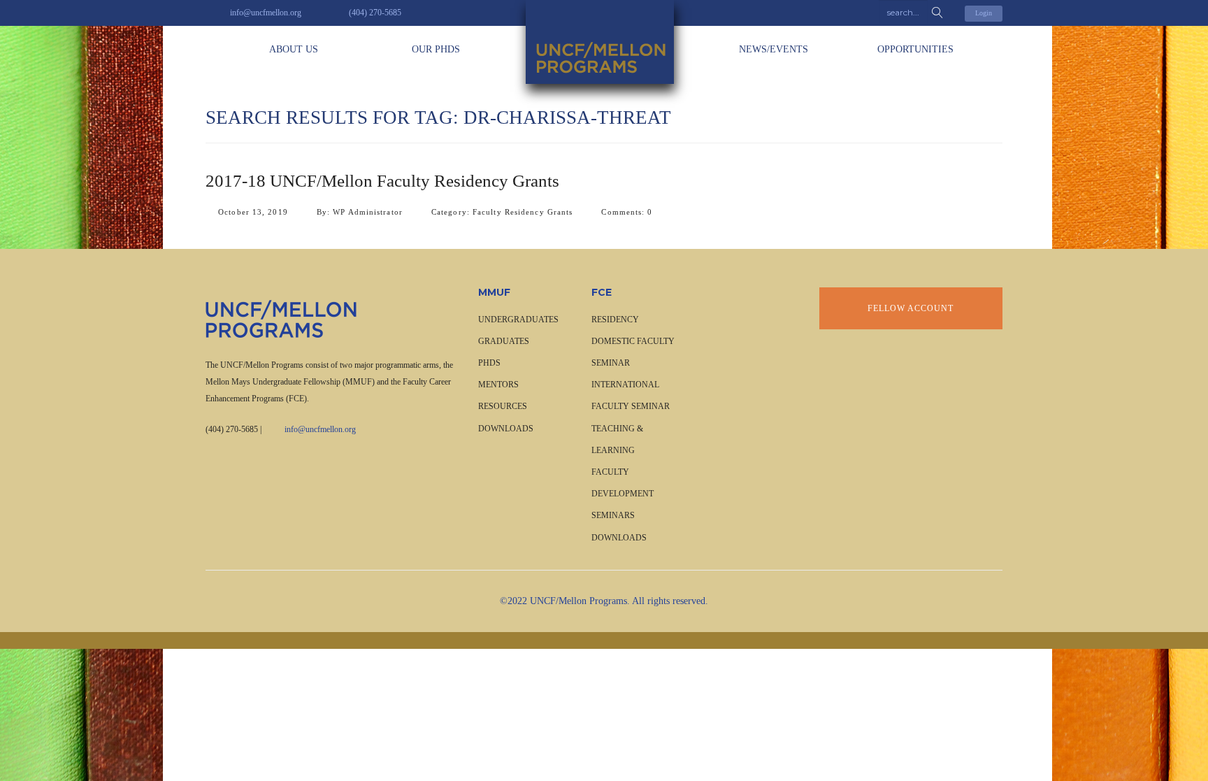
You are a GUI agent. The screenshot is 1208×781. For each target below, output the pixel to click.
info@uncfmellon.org (320, 429)
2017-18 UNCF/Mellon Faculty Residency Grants (382, 180)
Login (983, 13)
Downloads (505, 429)
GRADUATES (503, 341)
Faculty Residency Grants (523, 212)
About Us (293, 49)
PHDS (489, 363)
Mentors (498, 384)
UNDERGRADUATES (518, 319)
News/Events (773, 49)
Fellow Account (911, 308)
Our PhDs (436, 49)
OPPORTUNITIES (915, 49)
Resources (502, 406)
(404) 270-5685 (232, 429)
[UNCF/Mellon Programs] (604, 42)
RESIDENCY (615, 319)
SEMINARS (613, 515)
